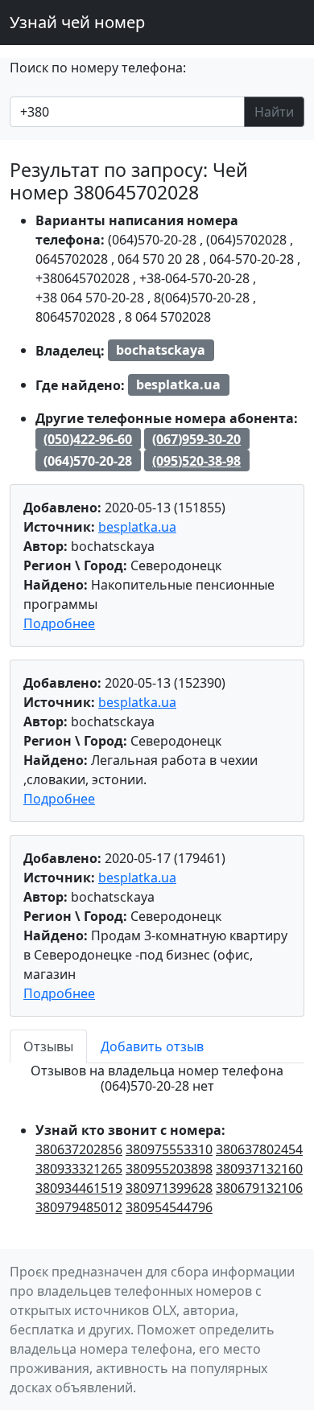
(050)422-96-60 (87, 439)
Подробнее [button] (59, 623)
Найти (274, 112)
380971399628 (169, 1188)
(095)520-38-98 (196, 461)
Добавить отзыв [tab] (152, 1046)
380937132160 (259, 1169)
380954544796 (169, 1207)
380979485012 (78, 1207)
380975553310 (169, 1149)
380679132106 (259, 1188)
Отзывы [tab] (48, 1046)
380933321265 (78, 1169)
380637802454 (259, 1149)
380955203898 (169, 1169)
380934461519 (78, 1188)
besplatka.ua (137, 527)
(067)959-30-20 (196, 439)
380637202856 (78, 1149)
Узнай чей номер (77, 22)
